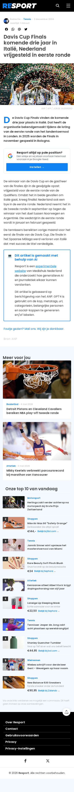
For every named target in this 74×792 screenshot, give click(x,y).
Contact (11, 729)
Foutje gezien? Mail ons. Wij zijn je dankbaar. (34, 329)
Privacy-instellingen (20, 748)
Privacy (11, 742)
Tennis (27, 19)
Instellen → (37, 167)
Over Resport (15, 722)
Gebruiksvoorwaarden (22, 735)
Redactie (15, 19)
